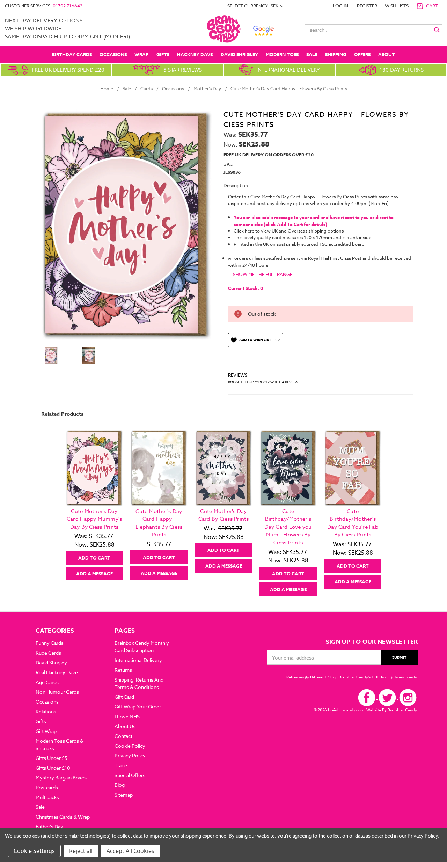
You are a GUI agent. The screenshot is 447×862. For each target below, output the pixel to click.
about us (125, 726)
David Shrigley (239, 54)
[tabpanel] (94, 505)
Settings (44, 851)
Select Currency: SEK (253, 5)
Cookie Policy (130, 745)
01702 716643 (67, 5)
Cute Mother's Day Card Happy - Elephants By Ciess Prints (159, 523)
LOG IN (340, 5)
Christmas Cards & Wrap (63, 816)
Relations (46, 711)
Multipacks (47, 797)
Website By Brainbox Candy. (392, 710)
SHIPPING (335, 54)
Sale (311, 54)
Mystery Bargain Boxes (61, 777)
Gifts (162, 54)
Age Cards (47, 682)
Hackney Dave (195, 54)
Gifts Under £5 (51, 758)
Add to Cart (94, 558)
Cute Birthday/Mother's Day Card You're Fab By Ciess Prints (352, 523)
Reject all (81, 851)
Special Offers (130, 775)
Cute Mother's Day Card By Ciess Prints (223, 515)
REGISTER (367, 5)
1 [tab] (224, 601)
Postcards (47, 787)
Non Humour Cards (57, 692)
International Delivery (138, 660)
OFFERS (362, 54)
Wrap (141, 54)
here (249, 231)
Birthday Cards (72, 54)
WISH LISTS (397, 5)
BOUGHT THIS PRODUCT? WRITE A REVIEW (263, 381)
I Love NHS (127, 716)
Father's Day (49, 826)
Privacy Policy (130, 755)
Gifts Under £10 (53, 767)
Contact (123, 736)
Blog (120, 785)
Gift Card (124, 696)
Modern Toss (282, 54)
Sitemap (124, 794)
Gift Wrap (46, 731)
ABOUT (386, 54)
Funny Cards (50, 643)
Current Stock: (245, 288)
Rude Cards (48, 652)
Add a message (94, 573)
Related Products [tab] (62, 414)
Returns (123, 670)
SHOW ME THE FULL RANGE (262, 274)
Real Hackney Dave (57, 672)
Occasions (113, 54)
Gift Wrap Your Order (138, 706)
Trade (121, 765)
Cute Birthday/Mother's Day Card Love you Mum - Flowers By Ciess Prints (288, 527)
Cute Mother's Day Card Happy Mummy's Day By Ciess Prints (94, 519)
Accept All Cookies (130, 851)
